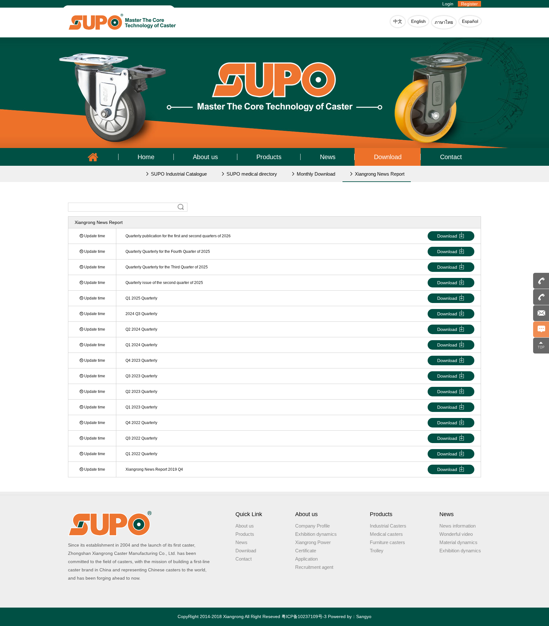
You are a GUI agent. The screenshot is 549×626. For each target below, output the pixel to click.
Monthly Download (315, 174)
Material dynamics (458, 542)
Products (268, 156)
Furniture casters (387, 542)
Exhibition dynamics (316, 534)
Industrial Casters (388, 525)
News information (457, 525)
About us (205, 156)
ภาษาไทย (444, 22)
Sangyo (363, 616)
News (328, 156)
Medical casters (386, 534)
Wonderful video (456, 534)
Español (470, 21)
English (418, 21)
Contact (451, 156)
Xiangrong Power (313, 542)
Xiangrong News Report (379, 174)
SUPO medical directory (251, 174)
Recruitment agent (314, 567)
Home (146, 156)
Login (447, 3)
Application (306, 559)
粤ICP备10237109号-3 (304, 616)
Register (469, 3)
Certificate (305, 550)
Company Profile (312, 525)
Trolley (376, 550)
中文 (397, 21)
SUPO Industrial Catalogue (178, 174)
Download (388, 156)
